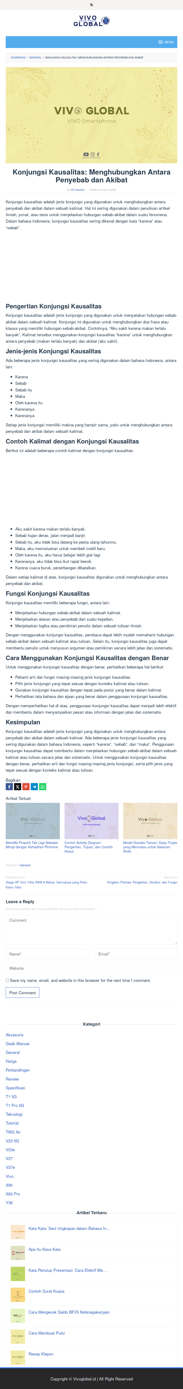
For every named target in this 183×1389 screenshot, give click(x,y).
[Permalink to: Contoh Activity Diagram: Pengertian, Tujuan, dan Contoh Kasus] (92, 821)
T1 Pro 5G (15, 1105)
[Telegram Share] (34, 786)
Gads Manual (17, 1043)
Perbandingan (18, 1070)
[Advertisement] (91, 267)
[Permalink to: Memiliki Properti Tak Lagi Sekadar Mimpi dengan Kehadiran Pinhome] (33, 821)
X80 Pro (13, 1194)
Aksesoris (15, 1035)
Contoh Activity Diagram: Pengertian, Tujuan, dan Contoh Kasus (89, 846)
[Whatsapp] (42, 786)
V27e (10, 1167)
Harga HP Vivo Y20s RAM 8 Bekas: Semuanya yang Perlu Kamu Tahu (46, 882)
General (25, 865)
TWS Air (13, 1132)
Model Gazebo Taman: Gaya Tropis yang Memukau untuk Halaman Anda (150, 846)
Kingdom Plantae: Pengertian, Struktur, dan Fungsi (142, 879)
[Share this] (9, 786)
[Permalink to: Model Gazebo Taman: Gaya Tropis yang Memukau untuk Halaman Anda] (150, 821)
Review (12, 1079)
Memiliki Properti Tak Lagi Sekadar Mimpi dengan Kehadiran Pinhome (32, 844)
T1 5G (11, 1096)
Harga (11, 1061)
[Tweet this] (17, 786)
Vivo (10, 1176)
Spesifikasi (15, 1088)
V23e (10, 1149)
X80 (9, 1185)
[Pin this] (26, 786)
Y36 (9, 1202)
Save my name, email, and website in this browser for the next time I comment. (80, 980)
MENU (169, 42)
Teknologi (14, 1114)
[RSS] (91, 5)
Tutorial (12, 1123)
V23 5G (12, 1141)
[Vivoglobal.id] (91, 20)
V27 (9, 1158)
